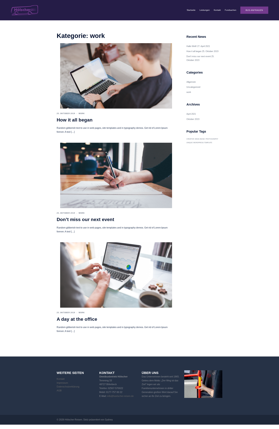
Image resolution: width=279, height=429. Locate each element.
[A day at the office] (116, 275)
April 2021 (191, 114)
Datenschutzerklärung (68, 386)
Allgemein (191, 82)
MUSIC (202, 139)
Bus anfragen (254, 10)
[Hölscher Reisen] (25, 10)
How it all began (75, 120)
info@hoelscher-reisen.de (120, 396)
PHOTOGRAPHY (212, 139)
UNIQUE (189, 142)
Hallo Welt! (191, 46)
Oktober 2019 (192, 119)
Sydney (109, 419)
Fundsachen (230, 10)
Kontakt (217, 10)
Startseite (191, 10)
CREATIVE (190, 139)
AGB (59, 390)
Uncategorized (193, 87)
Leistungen (205, 10)
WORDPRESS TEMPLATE (202, 142)
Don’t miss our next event (85, 219)
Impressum (62, 383)
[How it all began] (116, 75)
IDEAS (197, 139)
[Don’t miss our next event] (116, 175)
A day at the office (77, 319)
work (82, 113)
